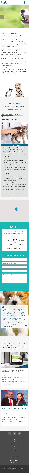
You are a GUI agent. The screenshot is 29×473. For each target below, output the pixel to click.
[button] (18, 211)
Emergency (5, 119)
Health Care (6, 117)
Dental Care (15, 117)
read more (15, 194)
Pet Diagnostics (7, 114)
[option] (14, 240)
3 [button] (17, 332)
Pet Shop (14, 119)
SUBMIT (14, 285)
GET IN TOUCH (15, 460)
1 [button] (12, 332)
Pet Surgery (17, 114)
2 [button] (14, 332)
